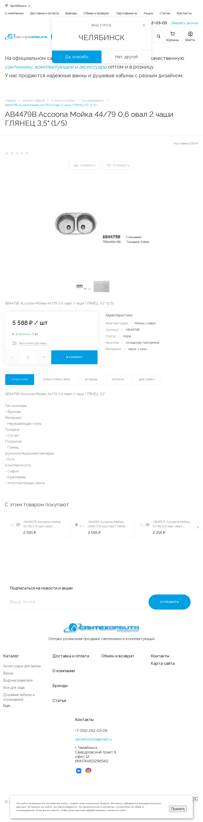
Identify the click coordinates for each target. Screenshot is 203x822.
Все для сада (14, 688)
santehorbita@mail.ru (93, 739)
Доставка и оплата (44, 13)
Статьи (165, 13)
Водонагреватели (18, 680)
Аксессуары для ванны (22, 666)
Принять (178, 809)
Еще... (7, 706)
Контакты (184, 13)
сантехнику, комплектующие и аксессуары (56, 67)
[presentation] (198, 527)
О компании (14, 13)
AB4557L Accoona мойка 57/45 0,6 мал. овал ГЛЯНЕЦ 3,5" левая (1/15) (171, 526)
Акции (148, 13)
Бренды (71, 13)
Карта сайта (163, 663)
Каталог (11, 656)
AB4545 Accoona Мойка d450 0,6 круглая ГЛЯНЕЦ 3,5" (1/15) (107, 526)
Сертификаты (126, 13)
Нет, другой (126, 56)
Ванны (8, 673)
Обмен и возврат (96, 13)
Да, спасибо (76, 56)
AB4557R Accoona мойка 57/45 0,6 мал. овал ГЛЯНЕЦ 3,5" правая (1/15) (43, 526)
